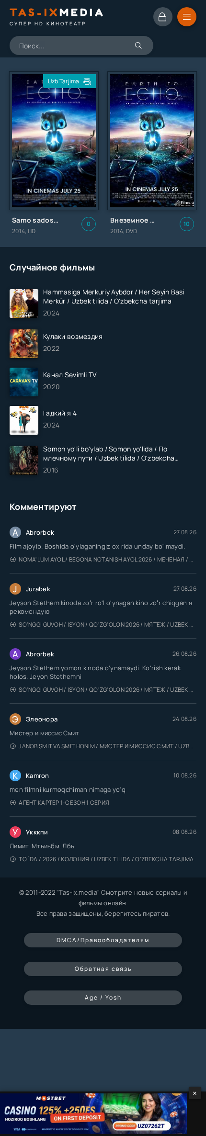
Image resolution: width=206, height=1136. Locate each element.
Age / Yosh (103, 997)
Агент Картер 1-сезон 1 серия (64, 803)
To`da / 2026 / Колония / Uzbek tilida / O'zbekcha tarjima (106, 859)
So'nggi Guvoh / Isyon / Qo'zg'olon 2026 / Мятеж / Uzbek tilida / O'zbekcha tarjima (107, 624)
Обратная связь (103, 969)
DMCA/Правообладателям (103, 940)
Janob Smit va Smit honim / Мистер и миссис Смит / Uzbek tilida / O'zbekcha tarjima (107, 746)
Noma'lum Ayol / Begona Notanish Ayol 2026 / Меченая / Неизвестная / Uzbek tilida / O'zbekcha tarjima (107, 559)
